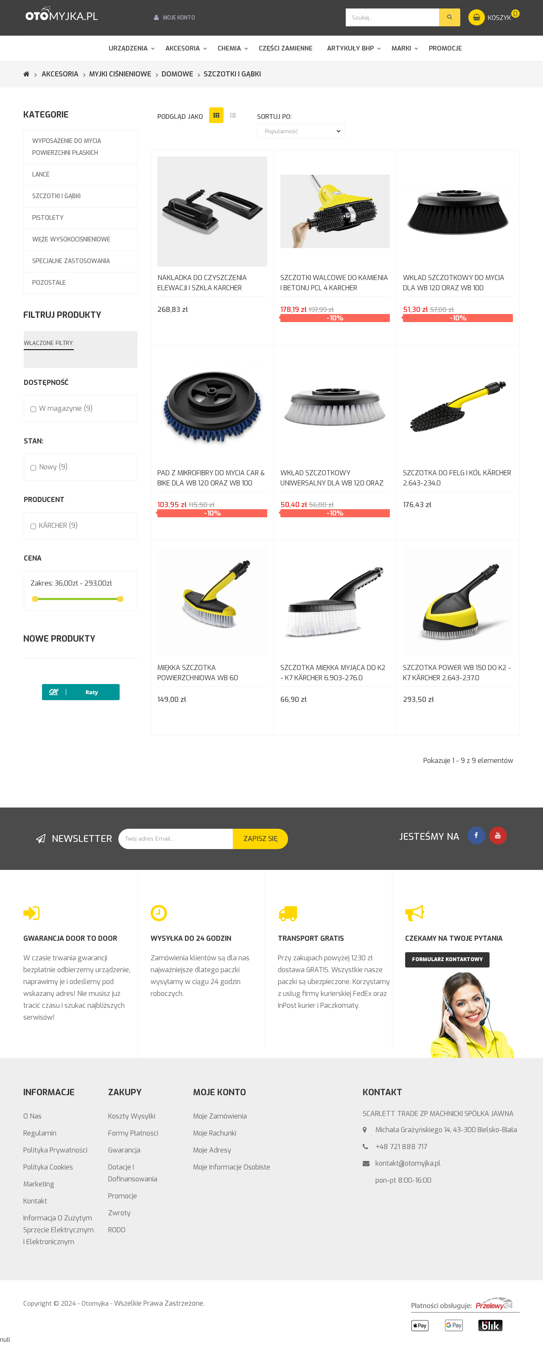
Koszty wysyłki (131, 1116)
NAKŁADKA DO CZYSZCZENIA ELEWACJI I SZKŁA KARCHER (202, 282)
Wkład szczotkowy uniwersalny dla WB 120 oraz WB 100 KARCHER (331, 478)
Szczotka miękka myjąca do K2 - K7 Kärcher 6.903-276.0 (333, 672)
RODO (117, 1229)
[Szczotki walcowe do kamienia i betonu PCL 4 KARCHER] (335, 211)
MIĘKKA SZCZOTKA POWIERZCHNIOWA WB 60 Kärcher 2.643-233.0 (197, 673)
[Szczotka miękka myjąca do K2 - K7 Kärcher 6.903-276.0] (335, 601)
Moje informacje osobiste (231, 1167)
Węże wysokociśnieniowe (71, 240)
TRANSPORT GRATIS (311, 938)
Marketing (38, 1184)
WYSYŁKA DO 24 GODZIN (191, 938)
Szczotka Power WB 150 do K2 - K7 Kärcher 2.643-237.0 (457, 672)
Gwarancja (124, 1150)
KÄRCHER (58, 525)
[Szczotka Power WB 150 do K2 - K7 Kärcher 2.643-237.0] (458, 601)
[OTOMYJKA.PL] (61, 13)
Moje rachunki (214, 1133)
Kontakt (35, 1201)
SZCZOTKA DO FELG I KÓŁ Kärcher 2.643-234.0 (457, 478)
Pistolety (48, 218)
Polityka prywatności (55, 1150)
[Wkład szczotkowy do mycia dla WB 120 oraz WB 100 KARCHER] (458, 211)
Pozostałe (49, 283)
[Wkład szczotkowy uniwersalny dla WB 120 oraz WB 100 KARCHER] (335, 405)
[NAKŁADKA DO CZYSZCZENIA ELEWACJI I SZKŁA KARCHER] (212, 211)
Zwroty (119, 1213)
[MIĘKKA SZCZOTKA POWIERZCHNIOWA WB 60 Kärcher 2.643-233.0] (212, 601)
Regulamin (39, 1133)
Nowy (53, 467)
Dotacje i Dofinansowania (132, 1173)
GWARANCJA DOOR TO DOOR (70, 938)
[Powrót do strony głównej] (31, 74)
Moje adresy (212, 1150)
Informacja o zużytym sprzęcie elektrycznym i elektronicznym (58, 1230)
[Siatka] (216, 115)
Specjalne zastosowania (71, 261)
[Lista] (233, 115)
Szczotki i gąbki (56, 196)
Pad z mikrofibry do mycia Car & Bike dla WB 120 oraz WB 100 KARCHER (211, 478)
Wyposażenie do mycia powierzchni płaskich (66, 147)
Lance (41, 175)
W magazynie (65, 408)
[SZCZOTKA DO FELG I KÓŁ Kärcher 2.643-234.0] (458, 405)
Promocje (122, 1196)
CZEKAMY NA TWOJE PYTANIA (454, 938)
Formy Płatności (133, 1133)
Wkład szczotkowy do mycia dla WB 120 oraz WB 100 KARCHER (453, 283)
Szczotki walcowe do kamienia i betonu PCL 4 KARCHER (334, 282)
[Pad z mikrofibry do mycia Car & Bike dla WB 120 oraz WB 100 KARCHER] (212, 405)
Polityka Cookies (48, 1167)
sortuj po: (274, 116)
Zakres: (42, 583)
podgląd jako (180, 116)
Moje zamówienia (220, 1116)
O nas (32, 1116)
